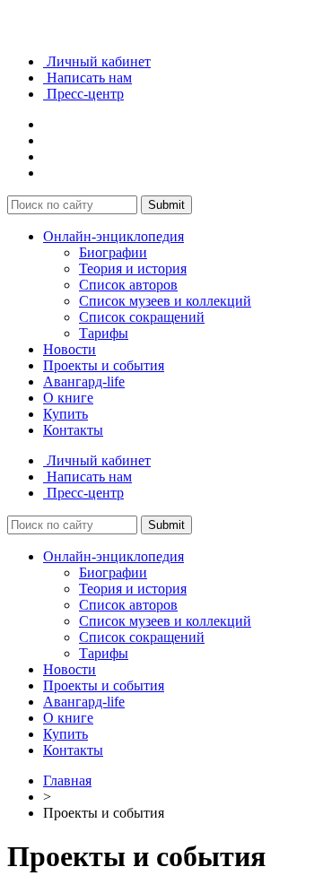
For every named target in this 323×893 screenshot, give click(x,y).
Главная (67, 780)
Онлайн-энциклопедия (113, 236)
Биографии (113, 252)
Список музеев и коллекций (165, 300)
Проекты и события (103, 365)
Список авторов (128, 284)
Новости (69, 349)
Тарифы (103, 333)
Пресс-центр (83, 93)
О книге (68, 397)
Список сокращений (142, 317)
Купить (65, 413)
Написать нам (87, 77)
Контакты (73, 430)
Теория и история (133, 268)
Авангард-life (84, 381)
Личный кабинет (97, 61)
